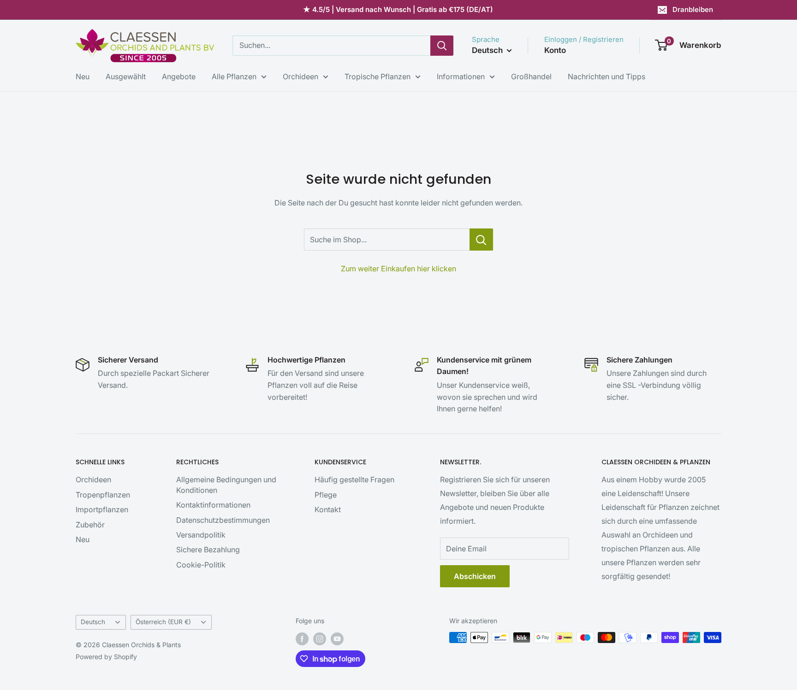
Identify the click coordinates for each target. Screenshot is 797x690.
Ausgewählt (126, 76)
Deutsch (93, 622)
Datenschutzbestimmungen (223, 520)
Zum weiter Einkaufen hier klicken (398, 268)
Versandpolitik (201, 534)
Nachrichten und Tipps (606, 76)
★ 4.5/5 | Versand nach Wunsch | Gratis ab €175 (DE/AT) (398, 9)
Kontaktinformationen (213, 504)
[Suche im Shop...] (481, 239)
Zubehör (90, 524)
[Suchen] (441, 45)
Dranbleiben (692, 9)
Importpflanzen (102, 509)
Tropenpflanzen (103, 494)
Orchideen (300, 76)
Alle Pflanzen (234, 76)
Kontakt (328, 509)
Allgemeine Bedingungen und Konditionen (226, 484)
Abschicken (475, 576)
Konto (555, 50)
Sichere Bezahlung (208, 549)
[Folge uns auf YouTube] (337, 638)
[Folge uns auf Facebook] (302, 638)
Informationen (461, 76)
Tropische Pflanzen (377, 76)
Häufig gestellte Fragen (354, 479)
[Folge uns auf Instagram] (319, 638)
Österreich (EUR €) (163, 622)
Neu (82, 76)
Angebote (179, 76)
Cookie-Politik (201, 564)
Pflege (326, 494)
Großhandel (531, 76)
